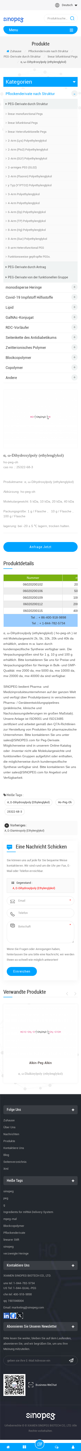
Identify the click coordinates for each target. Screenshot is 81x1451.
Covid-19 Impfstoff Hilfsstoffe (29, 297)
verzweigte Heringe (16, 1253)
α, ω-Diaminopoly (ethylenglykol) (24, 830)
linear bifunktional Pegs (63, 56)
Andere (11, 378)
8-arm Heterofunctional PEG (26, 247)
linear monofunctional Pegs (25, 114)
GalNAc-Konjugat (20, 317)
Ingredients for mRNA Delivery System (28, 1212)
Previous (68, 993)
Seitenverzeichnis (15, 1161)
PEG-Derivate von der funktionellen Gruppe (38, 277)
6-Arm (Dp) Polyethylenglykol (27, 212)
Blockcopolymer (18, 358)
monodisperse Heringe (24, 287)
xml (5, 1168)
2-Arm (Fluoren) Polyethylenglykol (30, 176)
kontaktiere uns (13, 1148)
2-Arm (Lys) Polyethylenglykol (27, 140)
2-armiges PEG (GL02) (22, 167)
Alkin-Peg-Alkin (40, 1063)
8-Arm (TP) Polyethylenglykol (27, 221)
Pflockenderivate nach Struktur (48, 51)
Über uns (9, 1127)
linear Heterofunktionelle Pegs (27, 131)
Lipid (10, 307)
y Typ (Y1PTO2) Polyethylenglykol (30, 185)
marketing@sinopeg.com (28, 1307)
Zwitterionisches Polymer (26, 348)
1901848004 (16, 1300)
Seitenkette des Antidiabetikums (31, 337)
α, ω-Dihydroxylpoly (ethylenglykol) (28, 802)
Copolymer (14, 368)
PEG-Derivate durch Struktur (22, 56)
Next (75, 993)
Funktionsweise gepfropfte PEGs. (29, 256)
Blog (6, 1155)
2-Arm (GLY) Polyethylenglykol (27, 158)
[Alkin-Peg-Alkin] (40, 1032)
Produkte (9, 1141)
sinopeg (8, 1191)
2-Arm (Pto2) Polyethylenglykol (28, 149)
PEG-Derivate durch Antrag (27, 267)
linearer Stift (11, 1239)
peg (5, 1198)
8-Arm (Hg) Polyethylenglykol (27, 230)
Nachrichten (11, 1134)
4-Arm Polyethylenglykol (24, 203)
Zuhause (15, 51)
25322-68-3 (14, 811)
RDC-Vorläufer (17, 327)
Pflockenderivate (14, 1232)
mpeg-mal (10, 1219)
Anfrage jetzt (40, 547)
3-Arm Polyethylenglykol (24, 194)
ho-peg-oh (65, 802)
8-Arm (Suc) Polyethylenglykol (27, 238)
